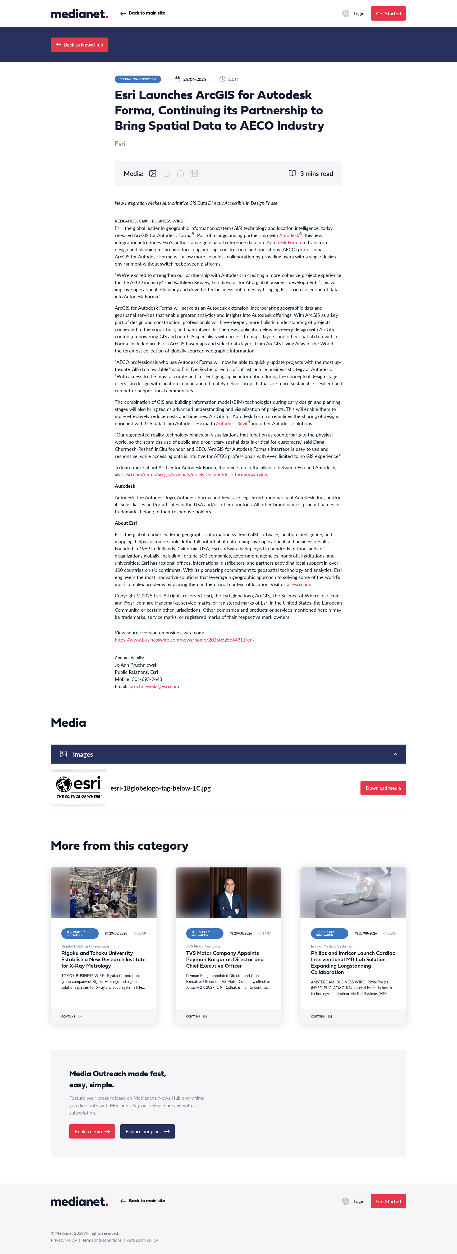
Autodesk (289, 235)
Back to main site (147, 13)
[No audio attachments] (180, 173)
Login (359, 13)
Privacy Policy (64, 1240)
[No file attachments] (166, 173)
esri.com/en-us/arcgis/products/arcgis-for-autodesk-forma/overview (196, 474)
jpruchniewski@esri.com (154, 686)
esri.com (301, 584)
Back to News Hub (83, 44)
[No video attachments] (194, 173)
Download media (383, 787)
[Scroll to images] (153, 173)
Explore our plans (144, 1131)
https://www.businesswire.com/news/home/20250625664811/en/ (185, 639)
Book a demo (88, 1131)
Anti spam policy (142, 1240)
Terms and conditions (102, 1240)
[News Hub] (79, 13)
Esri (118, 228)
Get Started (388, 13)
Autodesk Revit (233, 423)
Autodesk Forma (284, 242)
